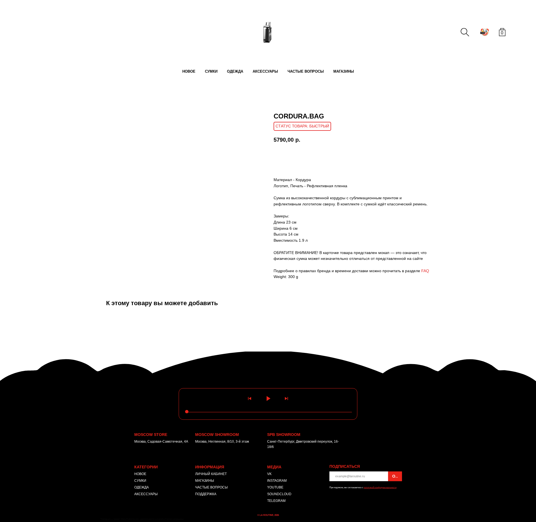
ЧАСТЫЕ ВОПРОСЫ (306, 71)
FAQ (425, 271)
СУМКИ (211, 71)
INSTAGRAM (277, 481)
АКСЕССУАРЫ (265, 71)
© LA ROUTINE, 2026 (268, 515)
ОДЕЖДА (235, 71)
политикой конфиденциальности (380, 487)
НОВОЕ (188, 71)
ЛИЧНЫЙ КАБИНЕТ (211, 474)
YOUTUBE (275, 487)
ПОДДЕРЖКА (205, 494)
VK (269, 474)
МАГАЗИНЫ (343, 71)
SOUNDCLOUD (279, 494)
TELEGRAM (276, 501)
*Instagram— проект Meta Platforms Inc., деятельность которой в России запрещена (141, 519)
